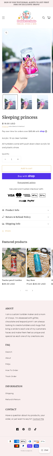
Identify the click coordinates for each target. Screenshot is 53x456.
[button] (3, 18)
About (8, 358)
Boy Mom (31, 280)
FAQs (7, 364)
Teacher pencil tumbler (12, 280)
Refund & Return (13, 399)
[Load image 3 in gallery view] (42, 102)
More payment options (26, 182)
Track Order (11, 376)
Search (8, 352)
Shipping (5, 126)
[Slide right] (32, 291)
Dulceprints (28, 450)
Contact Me (38, 419)
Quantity (5, 154)
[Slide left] (21, 291)
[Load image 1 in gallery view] (10, 102)
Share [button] (8, 231)
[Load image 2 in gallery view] (26, 102)
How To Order (11, 370)
